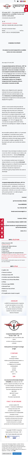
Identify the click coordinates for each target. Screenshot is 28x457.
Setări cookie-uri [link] (7, 453)
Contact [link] (14, 368)
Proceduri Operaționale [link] (14, 397)
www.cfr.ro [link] (10, 155)
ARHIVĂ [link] (14, 395)
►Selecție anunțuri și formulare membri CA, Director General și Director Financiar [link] (14, 310)
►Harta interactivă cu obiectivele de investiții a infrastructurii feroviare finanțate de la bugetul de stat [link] (14, 418)
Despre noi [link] (14, 356)
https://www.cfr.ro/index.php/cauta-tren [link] (13, 156)
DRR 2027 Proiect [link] (14, 393)
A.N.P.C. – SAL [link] (14, 372)
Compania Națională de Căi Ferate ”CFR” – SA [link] (19, 6)
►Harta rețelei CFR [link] (14, 405)
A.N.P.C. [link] (14, 374)
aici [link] (14, 450)
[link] (26, 10)
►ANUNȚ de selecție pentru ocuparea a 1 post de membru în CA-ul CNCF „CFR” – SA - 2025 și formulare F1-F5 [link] (14, 305)
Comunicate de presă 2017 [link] (9, 18)
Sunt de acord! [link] (17, 453)
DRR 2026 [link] (14, 391)
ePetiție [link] (14, 370)
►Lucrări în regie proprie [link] (14, 410)
